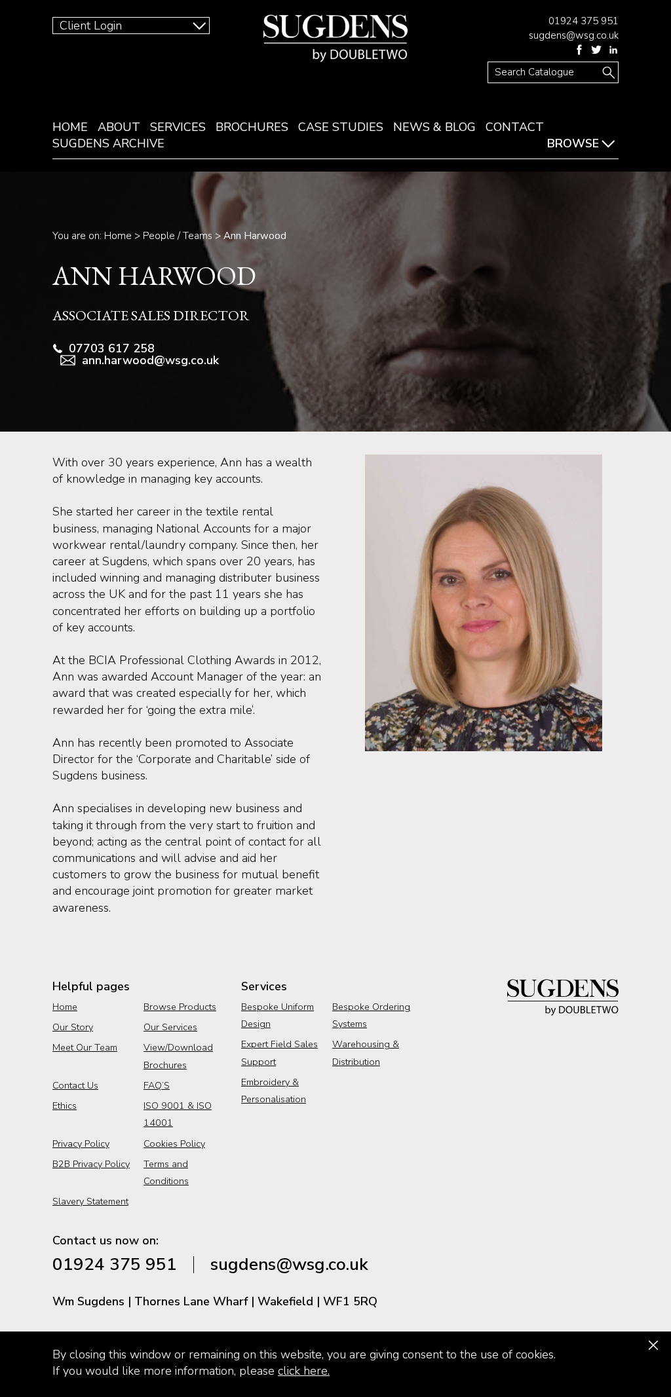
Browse (573, 143)
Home (70, 127)
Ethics (64, 1105)
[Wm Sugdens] (335, 38)
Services (178, 127)
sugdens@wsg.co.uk (574, 35)
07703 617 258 (112, 348)
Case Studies (340, 127)
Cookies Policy (174, 1143)
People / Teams (177, 235)
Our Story (72, 1027)
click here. (304, 1371)
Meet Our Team (84, 1047)
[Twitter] (596, 50)
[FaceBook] (579, 50)
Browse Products (180, 1006)
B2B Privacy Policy (91, 1163)
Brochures (252, 127)
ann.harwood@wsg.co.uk (150, 360)
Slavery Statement (90, 1201)
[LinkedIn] (613, 50)
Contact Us (75, 1085)
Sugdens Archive (108, 143)
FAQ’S (157, 1085)
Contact (515, 127)
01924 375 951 (583, 21)
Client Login (91, 25)
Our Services (170, 1027)
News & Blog (434, 127)
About (119, 127)
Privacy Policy (80, 1143)
